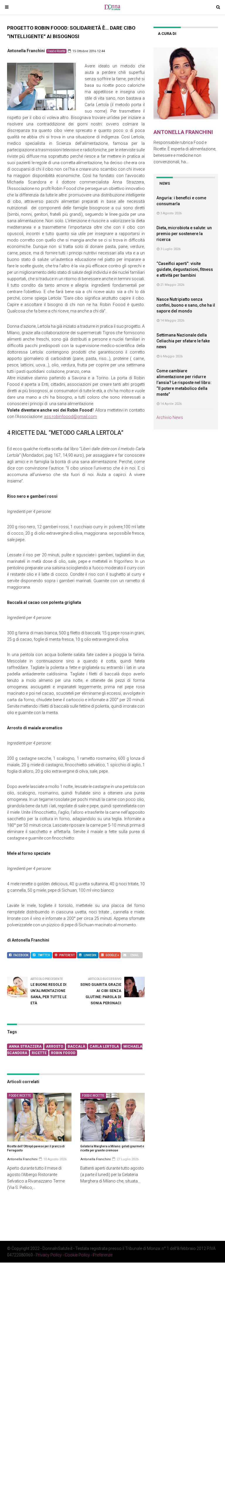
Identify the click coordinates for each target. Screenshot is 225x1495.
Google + (112, 955)
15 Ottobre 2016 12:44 (88, 51)
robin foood (63, 1053)
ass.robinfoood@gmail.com (70, 416)
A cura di (167, 33)
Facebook (20, 955)
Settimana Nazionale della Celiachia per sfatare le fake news (183, 341)
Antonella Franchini (26, 50)
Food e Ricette (56, 51)
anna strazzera (25, 1046)
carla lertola (104, 1046)
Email (134, 955)
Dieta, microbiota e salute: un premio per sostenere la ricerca (184, 233)
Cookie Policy (77, 1255)
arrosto (54, 1046)
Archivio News (169, 417)
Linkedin (90, 955)
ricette (39, 1053)
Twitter (44, 955)
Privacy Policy (49, 1255)
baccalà (76, 1046)
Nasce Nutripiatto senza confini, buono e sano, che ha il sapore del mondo (185, 305)
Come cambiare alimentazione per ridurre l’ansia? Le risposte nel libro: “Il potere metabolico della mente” (184, 382)
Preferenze (102, 1255)
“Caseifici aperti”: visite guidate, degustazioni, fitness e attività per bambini (184, 269)
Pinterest (67, 955)
